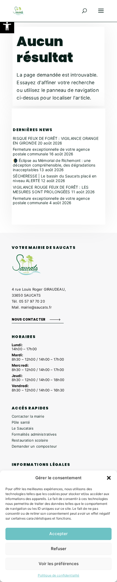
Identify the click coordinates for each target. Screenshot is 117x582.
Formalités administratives (34, 434)
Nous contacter (28, 319)
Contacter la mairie (28, 416)
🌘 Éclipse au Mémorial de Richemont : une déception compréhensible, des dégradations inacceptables (54, 165)
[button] (7, 26)
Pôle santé (21, 422)
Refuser (58, 548)
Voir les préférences (59, 563)
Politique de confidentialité (58, 575)
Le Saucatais (22, 428)
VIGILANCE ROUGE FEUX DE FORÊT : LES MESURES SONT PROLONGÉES (50, 189)
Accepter (58, 533)
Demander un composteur (34, 446)
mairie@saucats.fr (36, 307)
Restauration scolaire (30, 440)
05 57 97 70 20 (32, 301)
